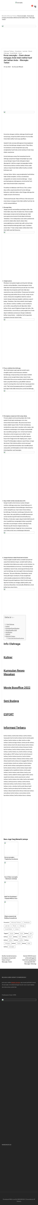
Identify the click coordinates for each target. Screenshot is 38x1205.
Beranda (4, 16)
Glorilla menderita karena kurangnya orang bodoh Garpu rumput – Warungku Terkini (9, 959)
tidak (28, 943)
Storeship (29, 1199)
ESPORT (8, 634)
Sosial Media (13, 53)
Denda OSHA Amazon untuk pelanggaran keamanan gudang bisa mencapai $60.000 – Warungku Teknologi (29, 960)
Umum (20, 53)
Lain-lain (25, 51)
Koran (29, 936)
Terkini (19, 943)
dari (31, 933)
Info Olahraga (10, 624)
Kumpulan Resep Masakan (12, 628)
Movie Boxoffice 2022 (11, 630)
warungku (11, 946)
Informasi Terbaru (12, 16)
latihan (11, 940)
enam (10, 936)
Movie (30, 51)
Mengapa (7, 943)
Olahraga (6, 53)
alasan (11, 933)
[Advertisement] (19, 90)
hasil (20, 936)
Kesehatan (18, 51)
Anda (21, 933)
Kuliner (8, 626)
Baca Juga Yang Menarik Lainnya (16, 638)
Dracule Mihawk (18, 67)
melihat (21, 940)
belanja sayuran (15, 982)
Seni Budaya (9, 632)
